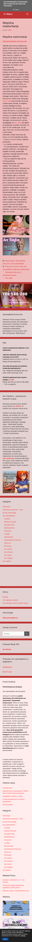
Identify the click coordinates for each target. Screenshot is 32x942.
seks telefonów (8, 458)
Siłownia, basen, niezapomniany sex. (16, 891)
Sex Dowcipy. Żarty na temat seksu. (15, 603)
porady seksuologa (9, 513)
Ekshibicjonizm (9, 528)
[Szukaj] (26, 633)
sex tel (10, 380)
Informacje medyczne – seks (13, 510)
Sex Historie (8, 552)
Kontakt (5, 597)
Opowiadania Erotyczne (12, 540)
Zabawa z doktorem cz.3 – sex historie (14, 881)
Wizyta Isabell (8, 804)
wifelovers (7, 667)
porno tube (19, 266)
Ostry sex (7, 543)
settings (23, 936)
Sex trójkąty (8, 558)
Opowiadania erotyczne (15, 41)
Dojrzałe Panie (9, 525)
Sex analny (8, 549)
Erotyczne (7, 531)
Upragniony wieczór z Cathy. (13, 796)
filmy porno (9, 266)
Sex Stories (7, 649)
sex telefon (17, 406)
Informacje (6, 507)
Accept (5, 939)
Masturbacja (9, 261)
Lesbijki (7, 534)
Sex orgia (8, 278)
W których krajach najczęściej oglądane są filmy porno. (13, 886)
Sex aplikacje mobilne (10, 600)
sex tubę (17, 123)
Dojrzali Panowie (10, 522)
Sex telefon (7, 561)
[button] (27, 14)
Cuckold (7, 519)
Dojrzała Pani (7, 788)
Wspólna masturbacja (21, 269)
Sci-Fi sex (7, 672)
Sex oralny (8, 555)
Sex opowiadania (17, 264)
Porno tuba (7, 101)
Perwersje (7, 546)
